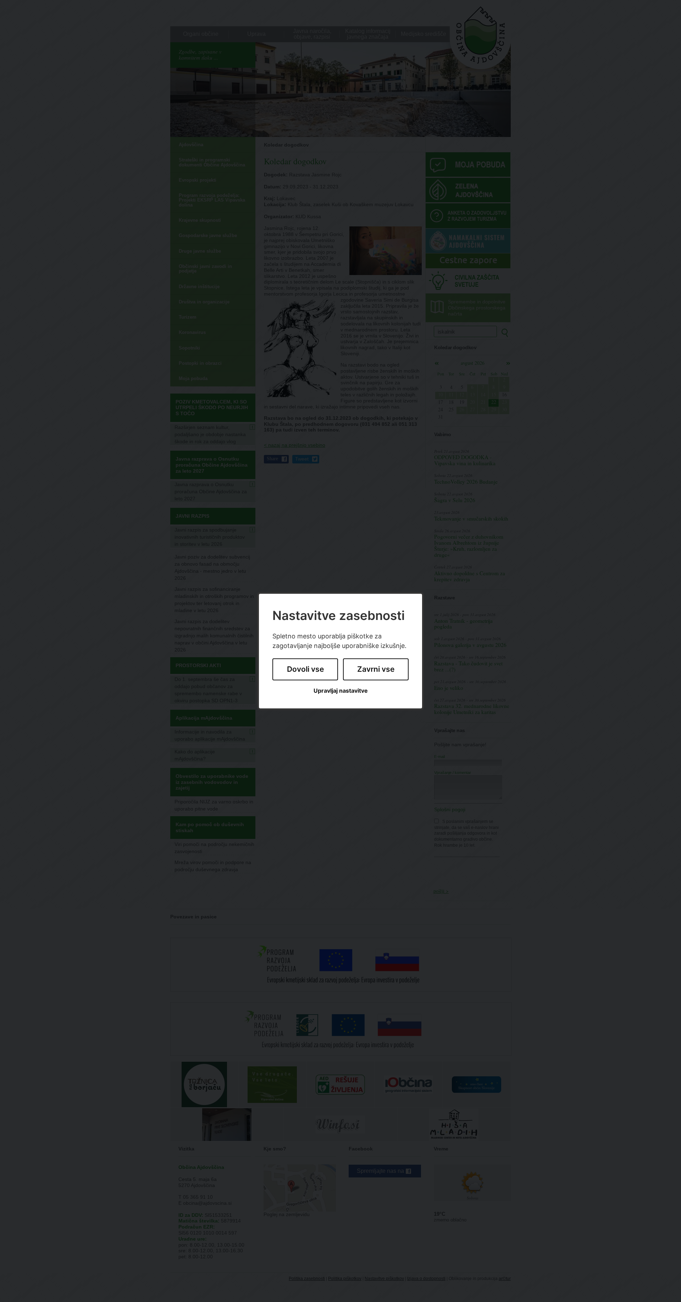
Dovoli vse (305, 669)
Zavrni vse (375, 669)
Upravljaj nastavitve (341, 690)
